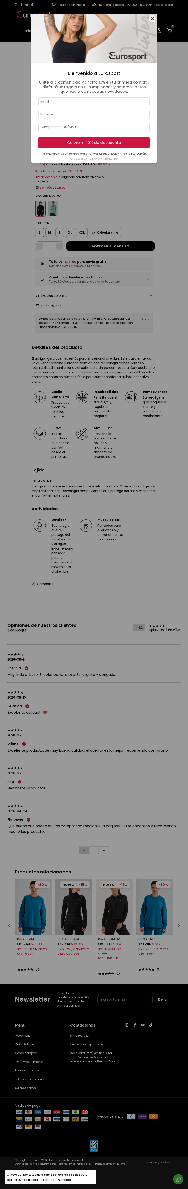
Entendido (64, 1180)
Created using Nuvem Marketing (94, 159)
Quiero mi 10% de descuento (94, 142)
